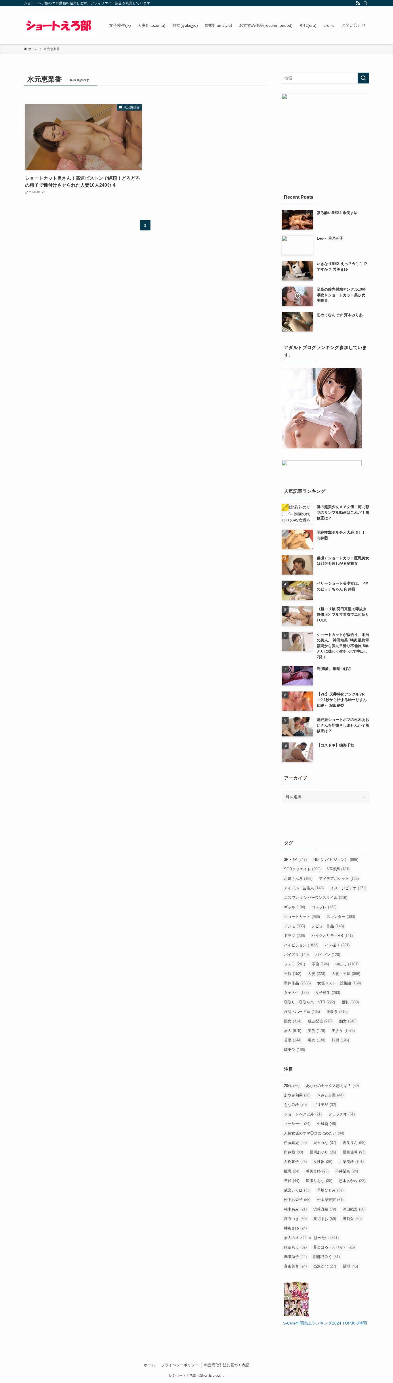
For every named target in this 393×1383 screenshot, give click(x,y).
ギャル (294, 907)
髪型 (350, 1266)
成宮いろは (297, 1190)
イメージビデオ (348, 888)
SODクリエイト (302, 869)
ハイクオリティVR (332, 935)
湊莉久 (352, 1219)
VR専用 (338, 869)
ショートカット (302, 916)
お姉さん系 (298, 878)
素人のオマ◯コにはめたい (311, 1238)
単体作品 (297, 983)
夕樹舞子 (295, 1162)
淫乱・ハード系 (302, 1011)
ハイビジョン (301, 945)
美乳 (316, 1030)
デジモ (294, 926)
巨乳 (350, 1002)
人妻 (316, 973)
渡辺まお (324, 1219)
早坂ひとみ (330, 1190)
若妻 (292, 1040)
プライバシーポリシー (180, 1365)
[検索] (365, 3)
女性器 (322, 1162)
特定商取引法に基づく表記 (226, 1365)
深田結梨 (354, 1209)
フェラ (294, 964)
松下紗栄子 (297, 1200)
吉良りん (354, 1142)
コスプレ (324, 907)
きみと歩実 (330, 1095)
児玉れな (324, 1142)
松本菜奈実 (330, 1200)
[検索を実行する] (363, 78)
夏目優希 (354, 1152)
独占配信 (320, 1021)
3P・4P (295, 859)
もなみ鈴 (295, 1104)
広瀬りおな (319, 1181)
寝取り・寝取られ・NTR (309, 1002)
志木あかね (352, 1181)
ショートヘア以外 (303, 1114)
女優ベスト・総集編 (339, 983)
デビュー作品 (328, 926)
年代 (291, 1181)
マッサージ (297, 1123)
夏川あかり (323, 1152)
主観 (292, 973)
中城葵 (326, 1123)
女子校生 (327, 992)
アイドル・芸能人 (304, 888)
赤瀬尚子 (295, 1257)
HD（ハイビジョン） (335, 859)
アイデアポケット (339, 878)
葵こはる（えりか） (334, 1247)
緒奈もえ (295, 1247)
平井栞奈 (346, 1171)
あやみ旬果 (297, 1095)
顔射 (340, 1040)
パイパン (327, 954)
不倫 (320, 964)
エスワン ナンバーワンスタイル (315, 897)
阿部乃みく (326, 1257)
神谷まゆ (295, 1228)
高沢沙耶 (324, 1266)
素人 (292, 1030)
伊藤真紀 (295, 1142)
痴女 (347, 1021)
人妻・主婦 (346, 973)
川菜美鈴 (351, 1162)
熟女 (292, 1021)
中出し (346, 964)
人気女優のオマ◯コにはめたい (314, 1133)
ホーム (149, 1365)
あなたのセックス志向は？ (332, 1085)
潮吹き (337, 1011)
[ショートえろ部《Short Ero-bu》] (59, 25)
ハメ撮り (337, 945)
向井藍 (293, 1152)
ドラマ (294, 935)
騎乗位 (294, 1049)
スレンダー (341, 916)
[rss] (358, 3)
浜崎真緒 (324, 1209)
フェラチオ (341, 1114)
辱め (316, 1040)
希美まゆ (317, 1171)
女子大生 (296, 992)
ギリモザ (324, 1104)
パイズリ (296, 954)
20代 (291, 1085)
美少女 (343, 1030)
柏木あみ (295, 1209)
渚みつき (295, 1219)
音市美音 (295, 1266)
